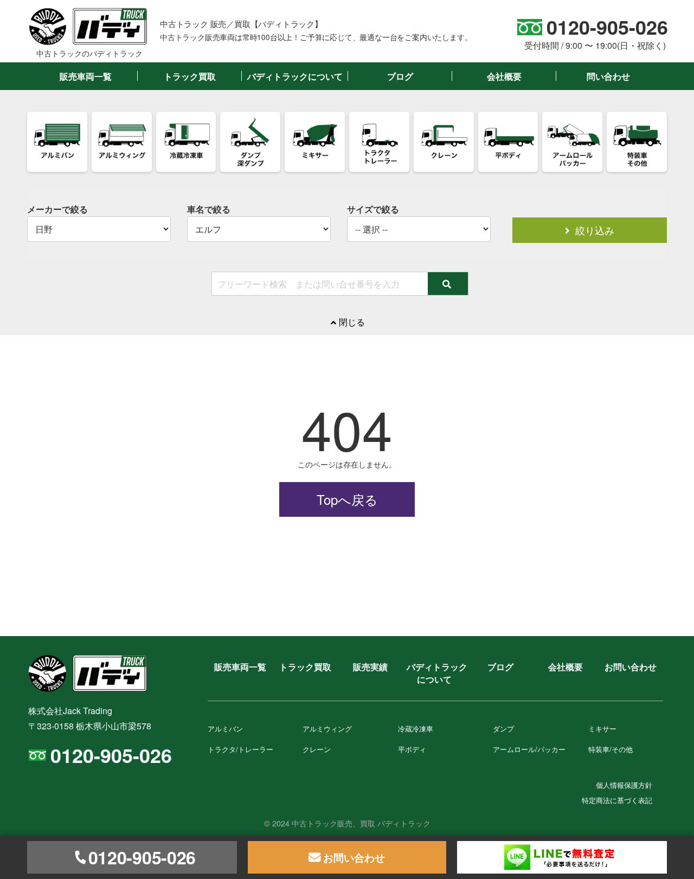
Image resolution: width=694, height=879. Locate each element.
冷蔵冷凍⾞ (415, 728)
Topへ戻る (347, 499)
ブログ (400, 76)
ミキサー (602, 728)
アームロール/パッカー (529, 749)
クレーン (317, 749)
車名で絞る (208, 209)
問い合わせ (608, 76)
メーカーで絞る (57, 209)
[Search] (448, 284)
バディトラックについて (295, 76)
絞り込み (593, 230)
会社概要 (504, 76)
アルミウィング (327, 728)
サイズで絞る (373, 209)
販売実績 (370, 666)
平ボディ (412, 749)
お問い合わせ (631, 666)
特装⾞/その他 (610, 749)
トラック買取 (190, 76)
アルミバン (225, 728)
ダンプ (503, 728)
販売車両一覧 (86, 76)
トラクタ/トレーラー (240, 749)
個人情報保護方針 (624, 785)
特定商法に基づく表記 (617, 800)
